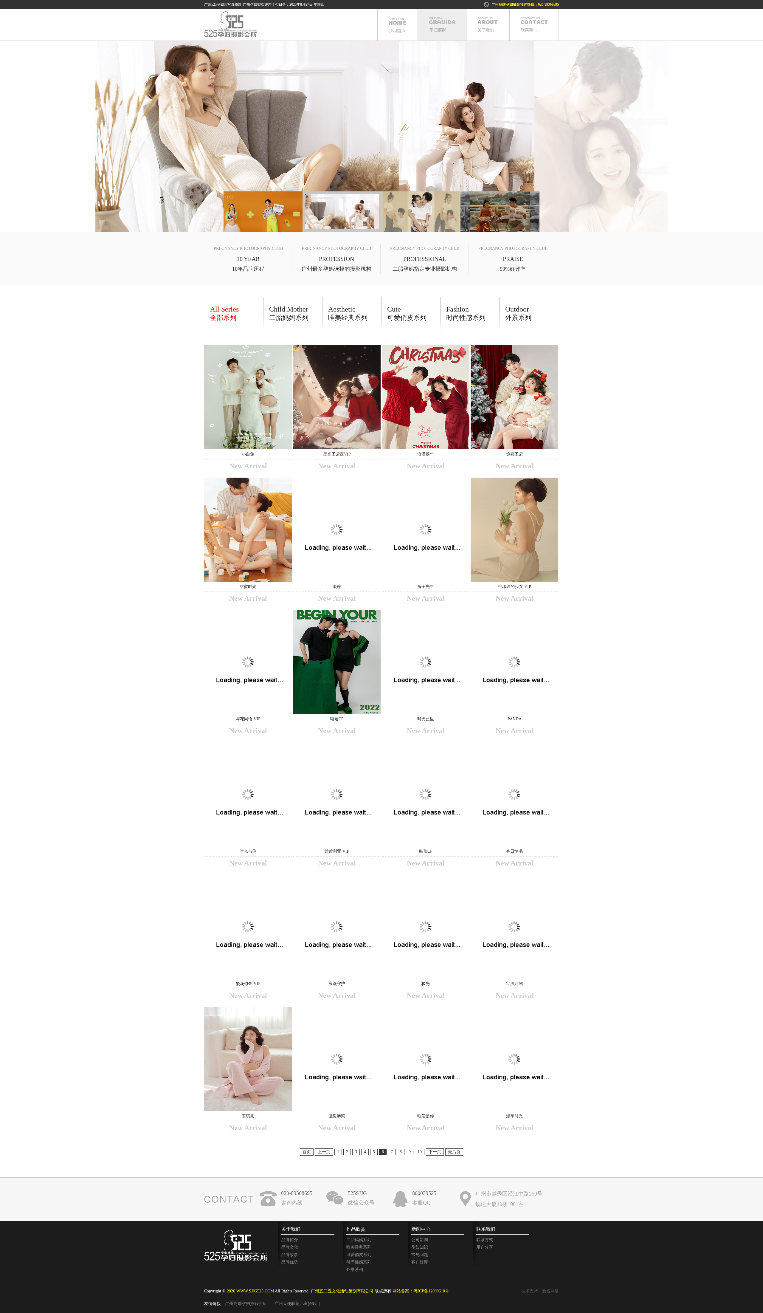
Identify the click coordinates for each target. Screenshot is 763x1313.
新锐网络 (550, 1291)
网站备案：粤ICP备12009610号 (421, 1291)
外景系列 (354, 1269)
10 (420, 1152)
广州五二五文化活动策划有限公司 (342, 1291)
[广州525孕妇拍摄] (381, 136)
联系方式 (484, 1240)
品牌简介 (289, 1240)
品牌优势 (289, 1262)
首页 (307, 1152)
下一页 (435, 1152)
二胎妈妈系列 (358, 1240)
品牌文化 (289, 1247)
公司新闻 (419, 1240)
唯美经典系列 (358, 1247)
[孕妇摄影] (442, 25)
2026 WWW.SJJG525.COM (250, 1291)
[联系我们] (534, 25)
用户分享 (484, 1247)
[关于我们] (487, 25)
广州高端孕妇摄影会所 (246, 1303)
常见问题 (419, 1254)
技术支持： (531, 1291)
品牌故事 (289, 1254)
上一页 (324, 1152)
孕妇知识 (419, 1247)
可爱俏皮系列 (358, 1254)
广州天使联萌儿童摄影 (295, 1303)
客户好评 (419, 1262)
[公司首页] (397, 25)
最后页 (454, 1152)
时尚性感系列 (358, 1262)
